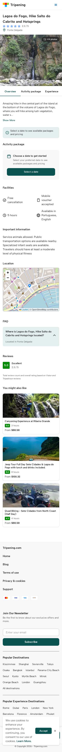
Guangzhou (39, 682)
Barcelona (8, 714)
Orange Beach (10, 682)
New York (48, 708)
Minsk (43, 676)
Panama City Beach (48, 670)
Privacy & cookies (14, 581)
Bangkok (17, 670)
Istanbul (30, 670)
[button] (29, 286)
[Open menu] (55, 4)
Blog (6, 564)
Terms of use (11, 572)
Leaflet (24, 309)
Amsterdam (36, 714)
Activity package (31, 91)
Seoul (6, 676)
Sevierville (37, 664)
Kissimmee (9, 664)
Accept (43, 730)
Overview (10, 91)
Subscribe (31, 641)
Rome (6, 708)
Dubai (16, 708)
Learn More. (24, 741)
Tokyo (50, 664)
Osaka (6, 670)
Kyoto (15, 676)
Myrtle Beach (29, 676)
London (26, 682)
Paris (25, 708)
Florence (22, 714)
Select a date (31, 171)
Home (6, 556)
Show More (9, 120)
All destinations (11, 688)
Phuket (50, 714)
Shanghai (24, 664)
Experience (51, 91)
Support (8, 589)
